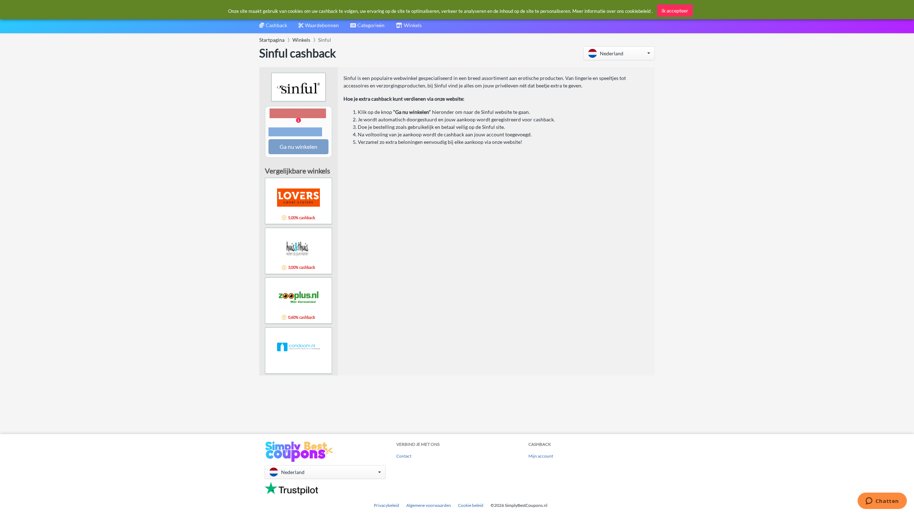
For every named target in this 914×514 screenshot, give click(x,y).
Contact (403, 456)
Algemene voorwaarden (428, 505)
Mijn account (540, 456)
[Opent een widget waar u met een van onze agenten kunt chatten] (882, 501)
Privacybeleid (386, 505)
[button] (619, 53)
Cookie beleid (470, 505)
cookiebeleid (638, 11)
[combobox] (367, 27)
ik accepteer (675, 10)
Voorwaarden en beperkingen (295, 132)
